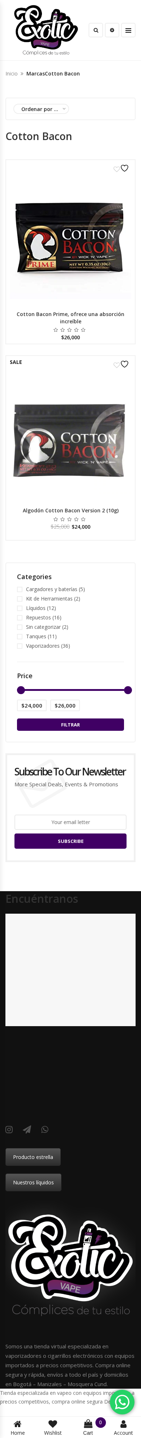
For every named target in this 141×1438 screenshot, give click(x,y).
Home (17, 1432)
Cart (92, 1427)
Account (123, 1432)
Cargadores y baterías (51, 589)
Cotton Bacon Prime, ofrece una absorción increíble (70, 318)
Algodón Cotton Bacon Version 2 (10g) (71, 510)
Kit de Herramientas (49, 598)
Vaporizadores (43, 645)
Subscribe (71, 841)
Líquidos (36, 608)
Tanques (36, 636)
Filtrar (70, 724)
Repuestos (38, 617)
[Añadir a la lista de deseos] (122, 168)
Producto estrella (33, 1157)
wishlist (53, 1432)
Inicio (11, 73)
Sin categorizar (43, 626)
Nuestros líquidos (33, 1182)
